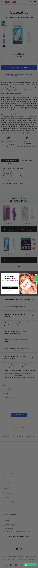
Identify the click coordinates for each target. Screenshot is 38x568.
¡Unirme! (10, 287)
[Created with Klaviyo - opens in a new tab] (19, 294)
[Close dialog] (36, 274)
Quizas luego (10, 290)
